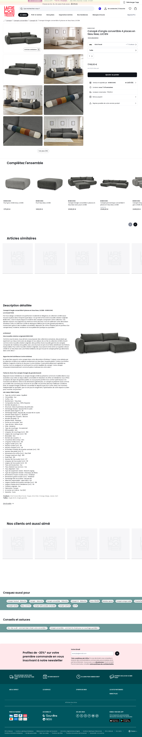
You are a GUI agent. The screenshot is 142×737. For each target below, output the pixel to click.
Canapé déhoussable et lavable (44, 606)
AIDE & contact (14, 689)
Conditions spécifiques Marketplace (25, 731)
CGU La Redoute (109, 731)
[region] (63, 38)
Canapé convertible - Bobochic (57, 601)
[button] (135, 8)
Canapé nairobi (12, 606)
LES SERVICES (46, 689)
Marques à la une (99, 15)
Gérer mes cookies (44, 733)
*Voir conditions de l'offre (80, 658)
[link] (113, 82)
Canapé (9, 21)
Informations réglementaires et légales (70, 731)
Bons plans (50, 15)
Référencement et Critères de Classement (46, 731)
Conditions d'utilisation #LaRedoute (14, 733)
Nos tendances (82, 15)
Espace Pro (131, 15)
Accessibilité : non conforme (97, 733)
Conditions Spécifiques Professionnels (92, 731)
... (3, 21)
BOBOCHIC (91, 28)
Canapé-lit (33, 21)
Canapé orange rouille (123, 601)
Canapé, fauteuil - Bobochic (16, 601)
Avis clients (119, 731)
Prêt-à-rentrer (36, 15)
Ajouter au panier (112, 75)
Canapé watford (64, 606)
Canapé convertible (21, 21)
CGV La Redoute (9, 731)
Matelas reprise (108, 601)
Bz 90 (75, 606)
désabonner (99, 662)
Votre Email (75, 649)
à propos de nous (81, 689)
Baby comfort (26, 606)
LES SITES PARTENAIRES (116, 689)
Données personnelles (31, 733)
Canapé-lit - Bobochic (79, 601)
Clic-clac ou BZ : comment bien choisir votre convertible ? (27, 628)
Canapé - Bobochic (36, 601)
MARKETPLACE (114, 693)
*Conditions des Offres (57, 733)
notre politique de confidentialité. (102, 664)
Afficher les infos (71, 702)
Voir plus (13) (43, 151)
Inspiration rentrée (65, 15)
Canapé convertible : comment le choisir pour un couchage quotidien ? (74, 628)
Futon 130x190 (94, 601)
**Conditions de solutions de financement (76, 733)
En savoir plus (128, 717)
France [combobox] (133, 731)
